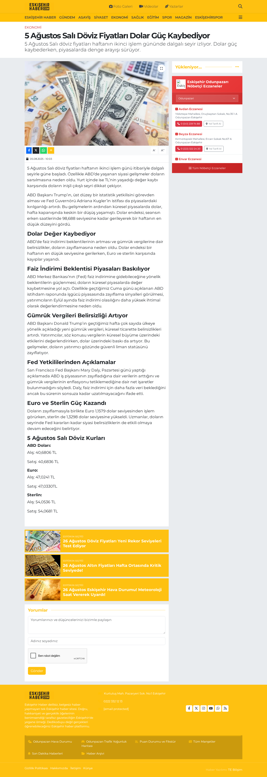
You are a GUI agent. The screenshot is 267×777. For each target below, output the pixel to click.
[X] (196, 708)
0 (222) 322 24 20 (190, 148)
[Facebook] (189, 708)
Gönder (37, 671)
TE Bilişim (235, 770)
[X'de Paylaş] (36, 150)
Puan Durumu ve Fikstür (158, 741)
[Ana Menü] (240, 17)
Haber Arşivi (95, 753)
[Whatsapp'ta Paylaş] (43, 150)
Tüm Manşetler (204, 741)
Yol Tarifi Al (215, 123)
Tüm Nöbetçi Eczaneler (209, 168)
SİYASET (101, 17)
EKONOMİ (119, 17)
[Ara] (240, 6)
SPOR (167, 17)
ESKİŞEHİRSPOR (209, 17)
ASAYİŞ (84, 17)
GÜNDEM (67, 17)
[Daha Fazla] (51, 150)
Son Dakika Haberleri (47, 753)
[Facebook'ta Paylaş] (29, 150)
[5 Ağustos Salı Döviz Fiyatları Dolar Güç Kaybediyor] (97, 103)
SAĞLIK (137, 17)
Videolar (151, 6)
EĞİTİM (153, 17)
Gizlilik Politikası (36, 768)
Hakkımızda (59, 768)
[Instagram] (203, 708)
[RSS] (225, 708)
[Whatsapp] (218, 708)
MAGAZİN (183, 17)
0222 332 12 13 (113, 701)
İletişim (75, 768)
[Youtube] (211, 708)
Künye (88, 768)
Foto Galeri (123, 6)
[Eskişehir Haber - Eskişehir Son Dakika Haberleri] (39, 7)
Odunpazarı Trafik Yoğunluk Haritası (104, 744)
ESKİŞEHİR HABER (40, 17)
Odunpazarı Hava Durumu (52, 741)
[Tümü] (237, 67)
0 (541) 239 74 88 (190, 123)
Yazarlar (176, 6)
